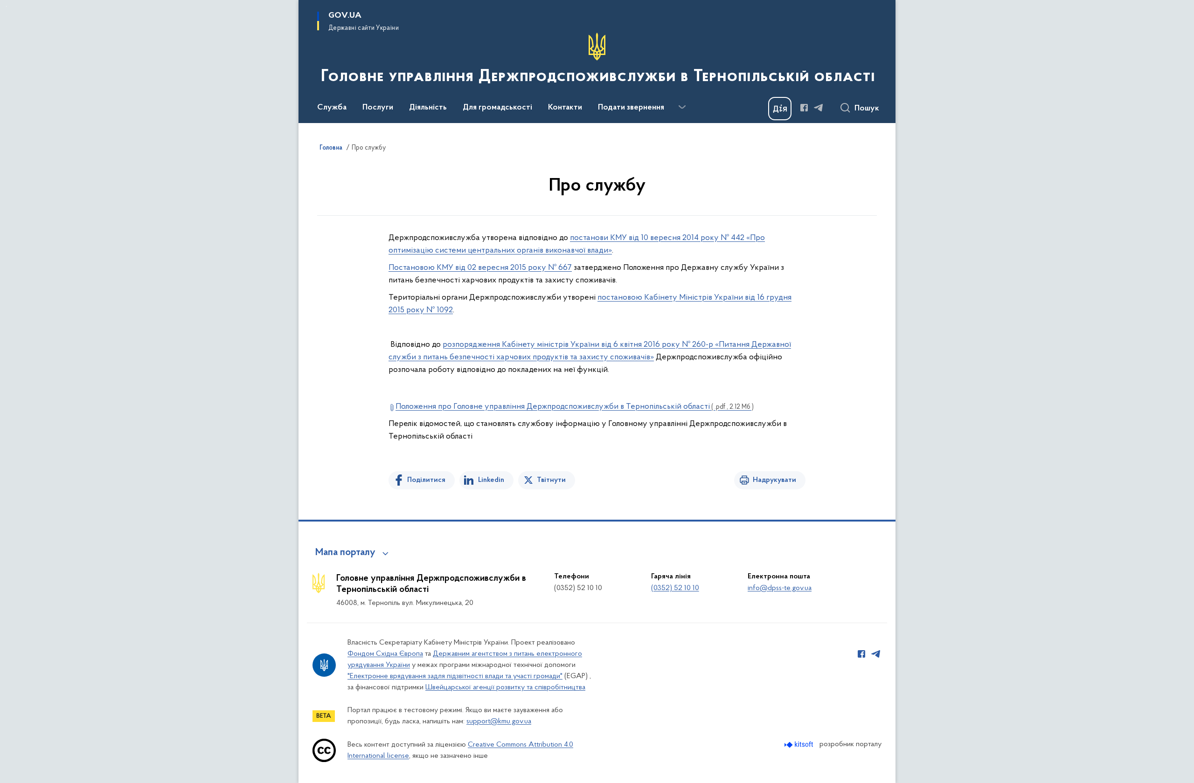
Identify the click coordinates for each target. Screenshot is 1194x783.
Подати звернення (631, 107)
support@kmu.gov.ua (498, 721)
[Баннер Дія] (779, 108)
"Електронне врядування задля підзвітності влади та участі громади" (454, 676)
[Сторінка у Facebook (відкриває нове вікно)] (804, 107)
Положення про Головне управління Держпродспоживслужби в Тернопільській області (575, 407)
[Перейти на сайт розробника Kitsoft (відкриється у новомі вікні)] (799, 744)
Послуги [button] (377, 107)
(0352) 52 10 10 (675, 588)
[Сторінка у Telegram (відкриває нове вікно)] (818, 107)
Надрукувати (774, 480)
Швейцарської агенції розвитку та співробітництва (505, 687)
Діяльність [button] (428, 107)
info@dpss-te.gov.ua (780, 588)
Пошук (866, 108)
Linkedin (491, 480)
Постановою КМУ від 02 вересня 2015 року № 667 (480, 268)
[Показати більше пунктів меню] (682, 107)
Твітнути (551, 480)
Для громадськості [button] (497, 107)
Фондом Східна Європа (385, 654)
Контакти (565, 107)
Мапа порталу (345, 553)
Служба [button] (332, 107)
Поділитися (426, 480)
